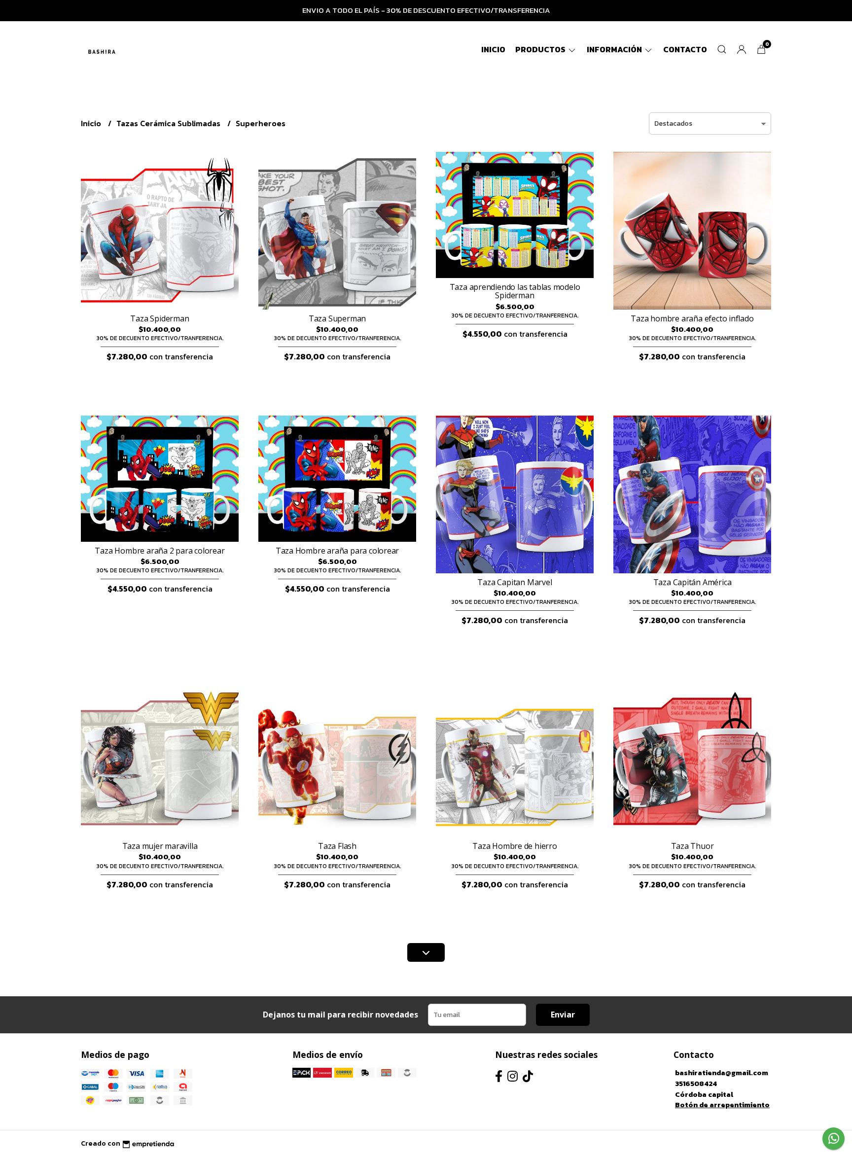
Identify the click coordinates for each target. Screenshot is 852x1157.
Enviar (563, 1014)
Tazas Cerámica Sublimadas (169, 123)
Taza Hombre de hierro (514, 846)
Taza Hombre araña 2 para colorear (159, 550)
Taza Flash (337, 846)
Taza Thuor (692, 846)
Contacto (685, 49)
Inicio (493, 49)
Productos (541, 49)
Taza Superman (337, 318)
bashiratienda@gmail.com (721, 1072)
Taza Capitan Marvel (514, 582)
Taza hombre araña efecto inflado (692, 318)
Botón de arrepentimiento (722, 1104)
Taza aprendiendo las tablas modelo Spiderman (515, 291)
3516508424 (696, 1083)
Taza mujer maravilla (160, 846)
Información (615, 49)
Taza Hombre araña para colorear (337, 550)
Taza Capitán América (692, 582)
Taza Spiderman (159, 318)
